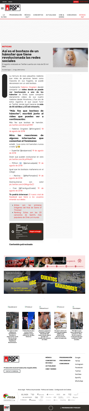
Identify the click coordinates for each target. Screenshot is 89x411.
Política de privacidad (33, 390)
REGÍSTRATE (84, 2)
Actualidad (51, 15)
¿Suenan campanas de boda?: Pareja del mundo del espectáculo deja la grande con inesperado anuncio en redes (44, 335)
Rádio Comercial (78, 402)
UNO (36, 397)
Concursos (72, 15)
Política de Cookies (47, 390)
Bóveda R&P (82, 16)
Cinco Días (48, 397)
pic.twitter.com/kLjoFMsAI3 (20, 159)
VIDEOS (10, 1)
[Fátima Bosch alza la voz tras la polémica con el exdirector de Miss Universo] (28, 320)
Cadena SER (58, 395)
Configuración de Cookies (62, 390)
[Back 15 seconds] (47, 408)
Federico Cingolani (28, 87)
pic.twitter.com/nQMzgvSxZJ (21, 184)
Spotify (78, 378)
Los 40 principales (33, 395)
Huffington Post (27, 397)
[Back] (42, 408)
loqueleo (62, 402)
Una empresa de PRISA (9, 396)
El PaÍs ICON (47, 402)
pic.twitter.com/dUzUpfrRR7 (21, 125)
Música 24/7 (28, 16)
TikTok (77, 361)
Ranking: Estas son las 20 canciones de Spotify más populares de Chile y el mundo (28, 214)
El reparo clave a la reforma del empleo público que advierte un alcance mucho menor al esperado (60, 334)
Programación (15, 15)
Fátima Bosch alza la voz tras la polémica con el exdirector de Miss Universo (28, 333)
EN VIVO (5, 1)
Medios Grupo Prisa (9, 400)
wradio (41, 397)
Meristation (71, 402)
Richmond (23, 402)
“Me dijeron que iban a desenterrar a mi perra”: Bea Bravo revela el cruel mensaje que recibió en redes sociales (76, 335)
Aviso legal (21, 390)
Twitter (78, 371)
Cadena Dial (70, 397)
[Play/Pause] (51, 408)
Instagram (79, 364)
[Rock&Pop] (12, 7)
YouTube (78, 374)
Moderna (32, 402)
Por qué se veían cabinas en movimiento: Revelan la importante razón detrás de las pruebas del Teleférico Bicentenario (12, 336)
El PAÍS (24, 395)
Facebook (79, 368)
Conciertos (38, 15)
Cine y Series (51, 369)
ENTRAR (76, 1)
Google (77, 358)
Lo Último (4, 16)
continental (55, 397)
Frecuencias (64, 360)
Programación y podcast (71, 408)
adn (69, 395)
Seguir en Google (35, 231)
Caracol (76, 395)
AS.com (63, 395)
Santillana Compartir (50, 395)
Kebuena (76, 397)
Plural (40, 402)
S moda (55, 402)
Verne (64, 397)
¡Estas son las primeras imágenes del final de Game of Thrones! (28, 207)
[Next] (59, 408)
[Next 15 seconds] (55, 408)
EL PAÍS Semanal (60, 397)
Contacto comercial (12, 371)
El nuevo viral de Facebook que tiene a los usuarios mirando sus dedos (26, 196)
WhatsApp (79, 381)
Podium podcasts (23, 399)
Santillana (41, 395)
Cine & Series (61, 16)
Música (49, 357)
